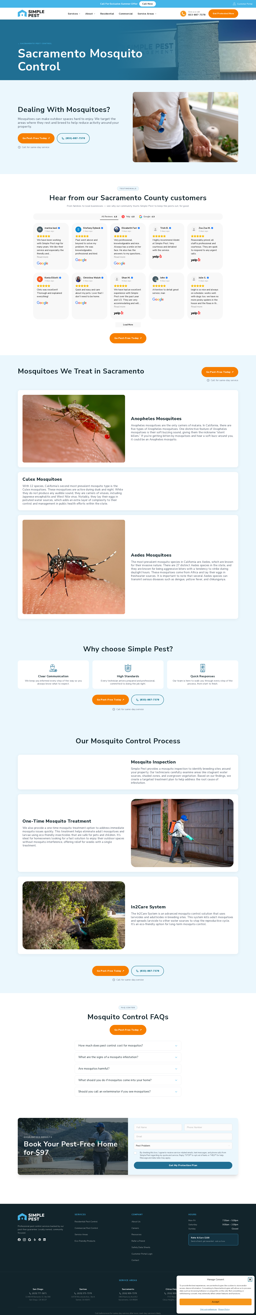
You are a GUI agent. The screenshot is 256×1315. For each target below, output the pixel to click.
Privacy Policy (224, 1309)
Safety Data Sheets (141, 1247)
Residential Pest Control (86, 1221)
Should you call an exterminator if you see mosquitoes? (114, 1091)
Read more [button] (42, 257)
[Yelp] (34, 1239)
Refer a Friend (138, 1241)
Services (73, 13)
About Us (136, 1221)
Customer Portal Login (142, 1253)
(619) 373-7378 (84, 1293)
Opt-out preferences (208, 1309)
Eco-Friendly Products (85, 1241)
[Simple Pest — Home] (31, 14)
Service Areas (146, 13)
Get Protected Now (223, 13)
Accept (215, 1301)
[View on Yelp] (155, 229)
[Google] (29, 1239)
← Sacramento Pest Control (35, 43)
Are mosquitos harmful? (93, 1069)
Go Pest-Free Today (35, 138)
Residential (107, 13)
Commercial (126, 13)
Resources (136, 1234)
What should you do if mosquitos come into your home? (115, 1080)
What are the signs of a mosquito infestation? (108, 1057)
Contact (135, 1260)
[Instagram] (24, 1239)
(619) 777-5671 (39, 1293)
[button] (250, 1279)
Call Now (147, 3)
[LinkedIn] (44, 1239)
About (89, 13)
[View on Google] (40, 229)
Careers (135, 1228)
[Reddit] (40, 1239)
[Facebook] (19, 1239)
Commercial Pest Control (86, 1228)
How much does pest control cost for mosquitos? (110, 1046)
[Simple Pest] (43, 1217)
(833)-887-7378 (75, 138)
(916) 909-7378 (129, 1293)
